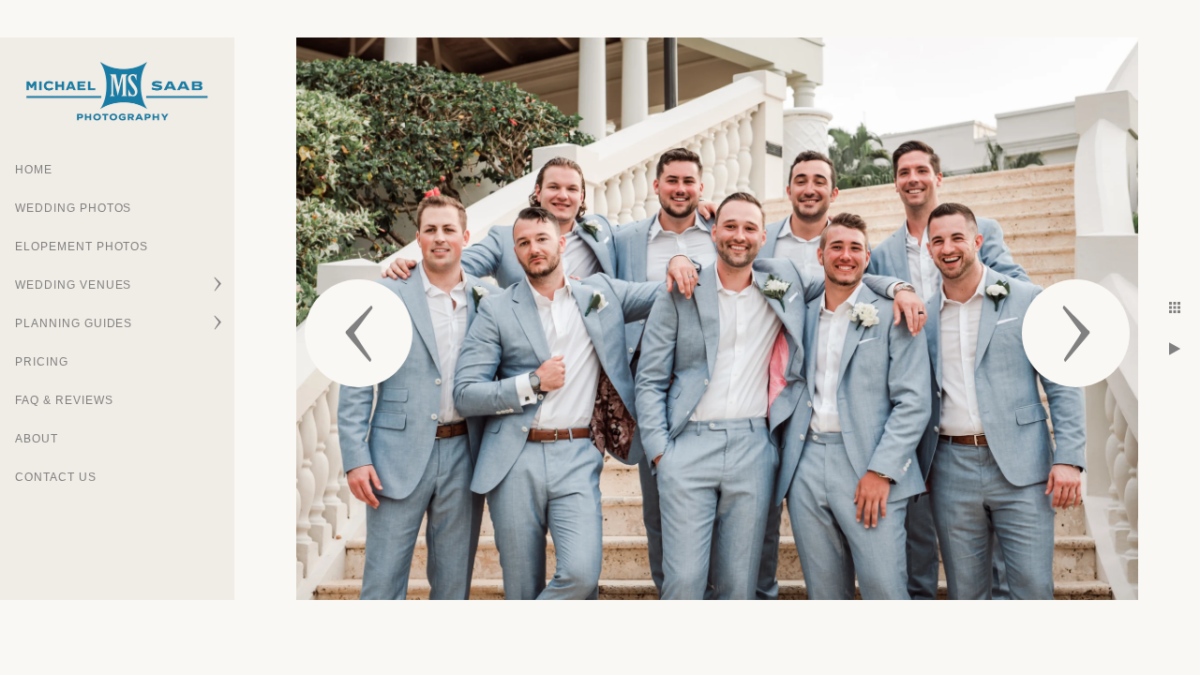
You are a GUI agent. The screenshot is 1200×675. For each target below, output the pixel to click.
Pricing (41, 361)
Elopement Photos (81, 246)
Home (33, 169)
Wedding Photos (73, 208)
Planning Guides (73, 323)
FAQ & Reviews (63, 400)
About (36, 438)
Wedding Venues (73, 285)
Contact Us (56, 477)
